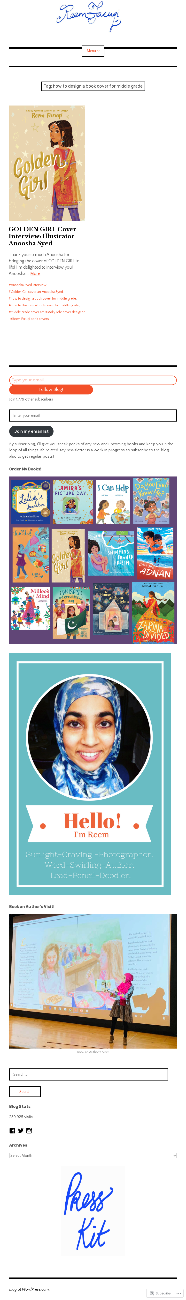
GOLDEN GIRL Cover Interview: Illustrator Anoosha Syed (42, 236)
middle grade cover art (27, 312)
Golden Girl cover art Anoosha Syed (37, 292)
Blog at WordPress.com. (29, 1289)
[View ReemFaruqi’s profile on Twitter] (21, 1130)
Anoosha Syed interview (28, 285)
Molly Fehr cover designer (66, 312)
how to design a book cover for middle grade (43, 299)
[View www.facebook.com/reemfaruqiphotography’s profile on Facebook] (12, 1130)
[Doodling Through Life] (93, 16)
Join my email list (31, 431)
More (35, 273)
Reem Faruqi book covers (30, 319)
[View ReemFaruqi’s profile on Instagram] (29, 1130)
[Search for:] (88, 1074)
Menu (91, 51)
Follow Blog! (51, 389)
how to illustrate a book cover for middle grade (45, 305)
